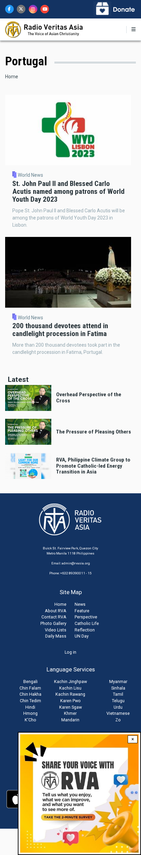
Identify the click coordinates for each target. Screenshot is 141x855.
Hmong (30, 713)
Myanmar (118, 681)
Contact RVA (53, 616)
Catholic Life (87, 623)
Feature (82, 610)
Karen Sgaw (70, 707)
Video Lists (55, 629)
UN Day (82, 636)
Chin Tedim (30, 700)
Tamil (118, 694)
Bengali (30, 681)
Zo (118, 719)
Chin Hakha (30, 694)
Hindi (30, 707)
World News (30, 175)
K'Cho (30, 719)
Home (11, 76)
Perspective (86, 616)
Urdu (118, 707)
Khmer (70, 713)
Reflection (85, 629)
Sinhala (118, 688)
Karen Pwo (70, 700)
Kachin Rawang (70, 694)
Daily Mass (55, 636)
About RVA (55, 610)
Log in (70, 652)
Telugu (118, 700)
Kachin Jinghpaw (70, 681)
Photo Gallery (53, 623)
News (80, 604)
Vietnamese (118, 713)
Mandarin (70, 719)
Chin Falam (30, 688)
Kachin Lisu (70, 688)
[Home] (44, 29)
